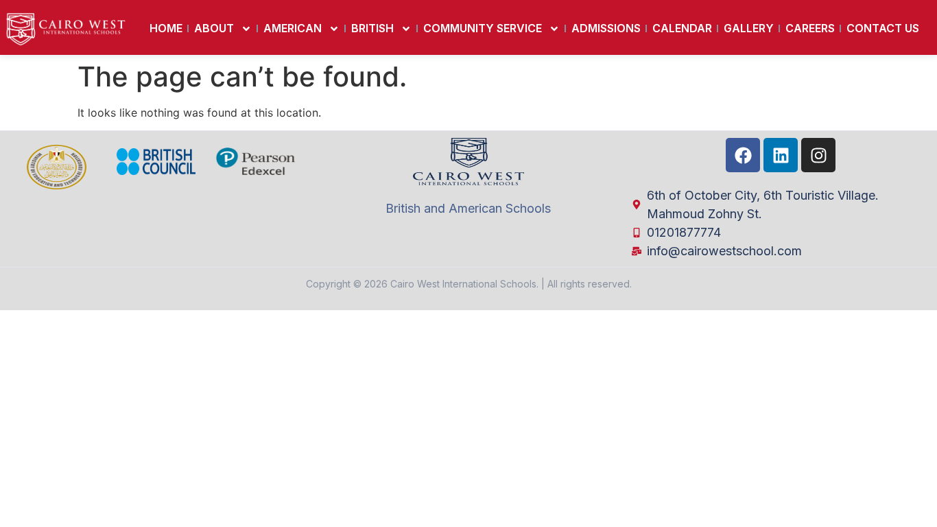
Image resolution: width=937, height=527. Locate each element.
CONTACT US (882, 28)
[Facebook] (743, 155)
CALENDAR (682, 28)
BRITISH (372, 28)
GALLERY (749, 28)
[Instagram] (818, 155)
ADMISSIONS (606, 28)
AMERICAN (292, 28)
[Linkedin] (780, 155)
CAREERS (810, 28)
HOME (166, 28)
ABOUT (214, 28)
